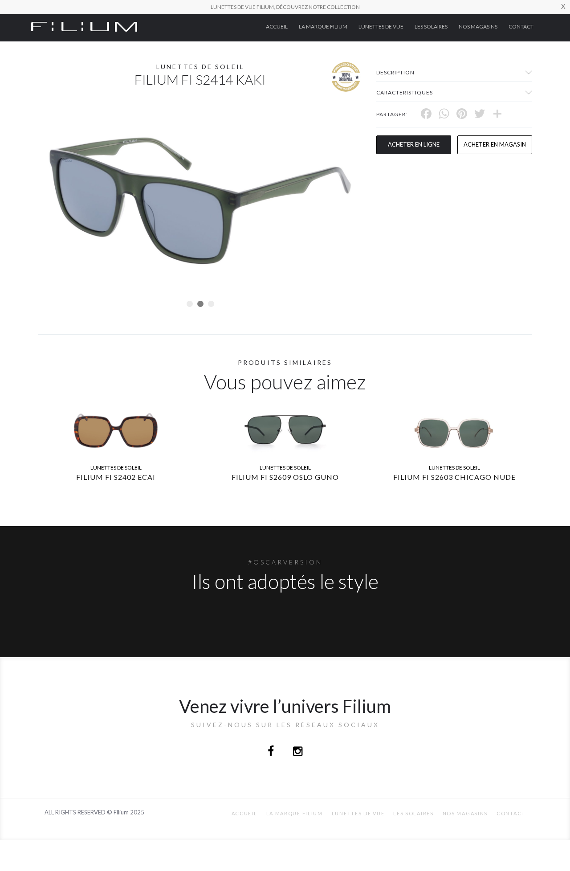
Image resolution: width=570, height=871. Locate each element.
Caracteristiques (404, 92)
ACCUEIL (277, 26)
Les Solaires (431, 26)
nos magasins (478, 26)
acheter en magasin (495, 144)
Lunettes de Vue (380, 26)
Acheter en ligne (414, 144)
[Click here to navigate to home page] (84, 26)
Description (395, 72)
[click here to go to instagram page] (297, 752)
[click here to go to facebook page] (271, 752)
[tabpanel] (200, 201)
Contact (521, 26)
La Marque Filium (323, 26)
